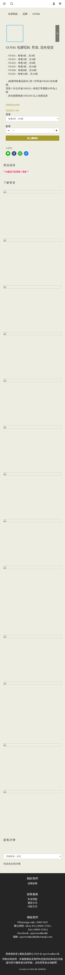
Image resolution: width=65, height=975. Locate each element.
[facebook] (14, 153)
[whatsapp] (20, 153)
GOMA (36, 13)
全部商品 (13, 13)
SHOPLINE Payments (37, 969)
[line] (8, 153)
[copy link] (26, 153)
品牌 (25, 13)
